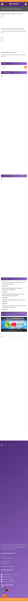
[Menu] (2, 4)
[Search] (26, 4)
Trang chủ (3, 9)
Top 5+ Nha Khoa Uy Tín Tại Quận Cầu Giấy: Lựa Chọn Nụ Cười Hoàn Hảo (13, 283)
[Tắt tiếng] (23, 330)
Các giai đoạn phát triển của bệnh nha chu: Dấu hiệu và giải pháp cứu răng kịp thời (13, 295)
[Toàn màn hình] (25, 330)
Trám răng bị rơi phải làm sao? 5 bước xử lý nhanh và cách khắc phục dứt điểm (14, 306)
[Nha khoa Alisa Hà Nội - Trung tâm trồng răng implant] (14, 4)
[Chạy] (2, 330)
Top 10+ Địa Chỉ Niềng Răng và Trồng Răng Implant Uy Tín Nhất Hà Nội (12, 289)
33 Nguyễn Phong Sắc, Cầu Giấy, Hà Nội (11, 574)
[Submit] (25, 67)
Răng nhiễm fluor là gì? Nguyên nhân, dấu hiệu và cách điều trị (13, 300)
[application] (14, 324)
